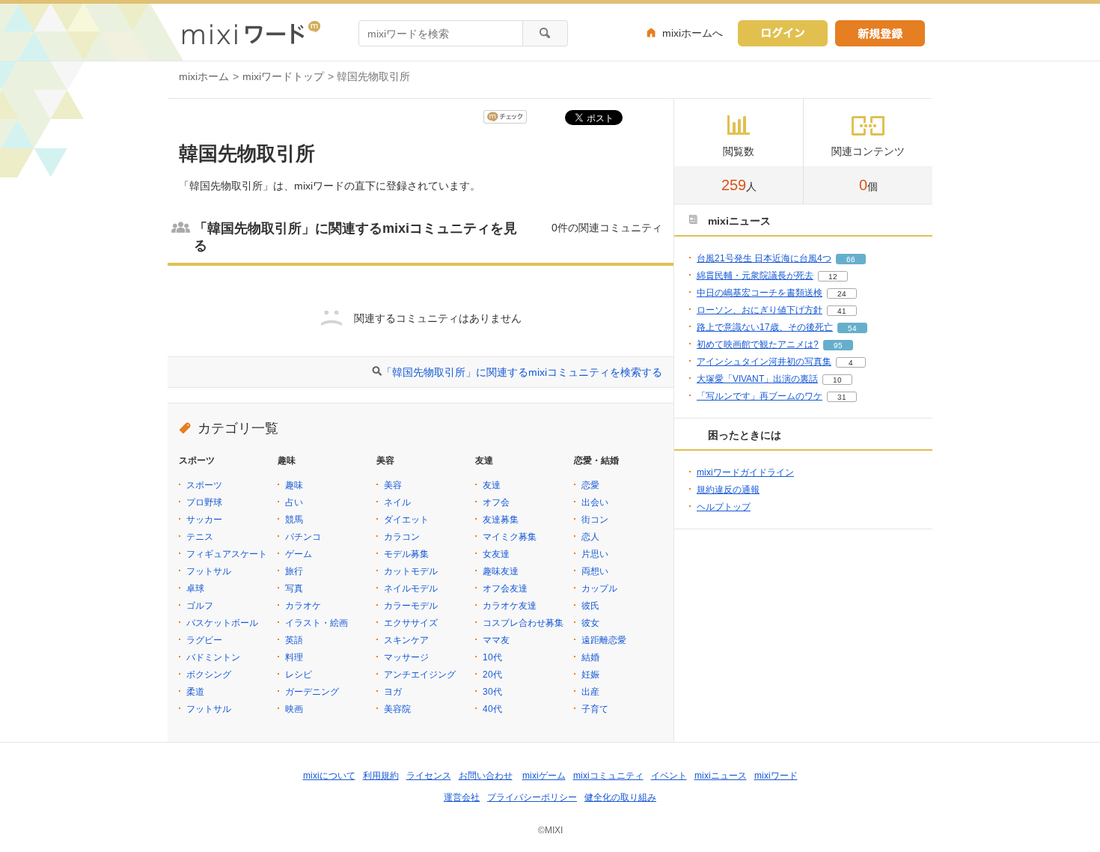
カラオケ (303, 605)
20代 (492, 674)
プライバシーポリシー (532, 797)
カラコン (402, 537)
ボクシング (208, 674)
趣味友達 (501, 571)
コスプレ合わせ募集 (523, 623)
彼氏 (590, 605)
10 (837, 380)
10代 (492, 657)
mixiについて (329, 775)
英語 (294, 640)
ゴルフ (199, 605)
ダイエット (406, 519)
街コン (594, 519)
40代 (492, 709)
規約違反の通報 (728, 489)
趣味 (294, 485)
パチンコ (303, 537)
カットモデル (411, 571)
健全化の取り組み (620, 797)
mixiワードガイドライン (745, 472)
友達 (492, 485)
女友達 (496, 554)
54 (852, 328)
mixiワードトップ (283, 76)
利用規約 (381, 775)
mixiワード (776, 775)
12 (832, 277)
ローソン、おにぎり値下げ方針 (759, 310)
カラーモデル (411, 605)
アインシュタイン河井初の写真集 (764, 361)
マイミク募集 (510, 537)
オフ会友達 (505, 588)
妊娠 (590, 674)
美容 (393, 485)
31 (841, 397)
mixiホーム (204, 76)
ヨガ (393, 692)
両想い (594, 571)
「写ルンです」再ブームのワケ (759, 396)
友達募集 (501, 519)
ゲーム (298, 554)
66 (850, 259)
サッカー (204, 519)
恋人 (590, 537)
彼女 (590, 623)
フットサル (208, 571)
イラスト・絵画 (316, 623)
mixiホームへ (692, 33)
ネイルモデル (411, 588)
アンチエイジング (420, 674)
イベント (669, 775)
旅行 (294, 571)
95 (838, 345)
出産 (590, 692)
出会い (594, 502)
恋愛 (590, 485)
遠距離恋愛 (603, 640)
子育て (594, 709)
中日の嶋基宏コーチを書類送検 (759, 292)
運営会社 (462, 797)
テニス (199, 537)
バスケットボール (222, 623)
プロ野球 (204, 502)
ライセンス (428, 775)
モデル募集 (406, 554)
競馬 (294, 519)
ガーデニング (312, 692)
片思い (594, 554)
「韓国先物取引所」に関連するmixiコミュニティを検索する (522, 372)
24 (841, 294)
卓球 (195, 588)
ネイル (397, 502)
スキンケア (406, 640)
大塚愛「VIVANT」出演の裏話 (757, 379)
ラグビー (204, 640)
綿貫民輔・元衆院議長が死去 (755, 275)
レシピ (298, 674)
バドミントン (213, 657)
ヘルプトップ (724, 507)
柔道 (195, 692)
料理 (294, 657)
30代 (492, 692)
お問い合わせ (486, 775)
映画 (294, 709)
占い (294, 502)
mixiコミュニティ (608, 775)
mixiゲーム (544, 775)
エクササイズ (411, 623)
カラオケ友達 (510, 605)
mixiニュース (720, 775)
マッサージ (406, 657)
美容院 (397, 709)
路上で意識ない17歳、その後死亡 (765, 327)
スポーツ (204, 485)
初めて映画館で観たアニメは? (758, 344)
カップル (599, 588)
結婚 (590, 657)
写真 (294, 588)
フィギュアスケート (226, 554)
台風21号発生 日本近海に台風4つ (764, 258)
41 (841, 311)
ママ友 (496, 640)
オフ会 (496, 502)
